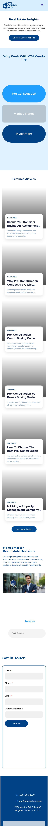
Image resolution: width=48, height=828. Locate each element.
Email (8, 696)
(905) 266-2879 (27, 795)
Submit (16, 723)
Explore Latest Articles (24, 37)
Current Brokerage (14, 708)
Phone (9, 683)
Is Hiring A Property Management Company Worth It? (23, 510)
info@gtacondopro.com (30, 801)
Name (8, 670)
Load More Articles (24, 529)
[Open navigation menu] (42, 5)
